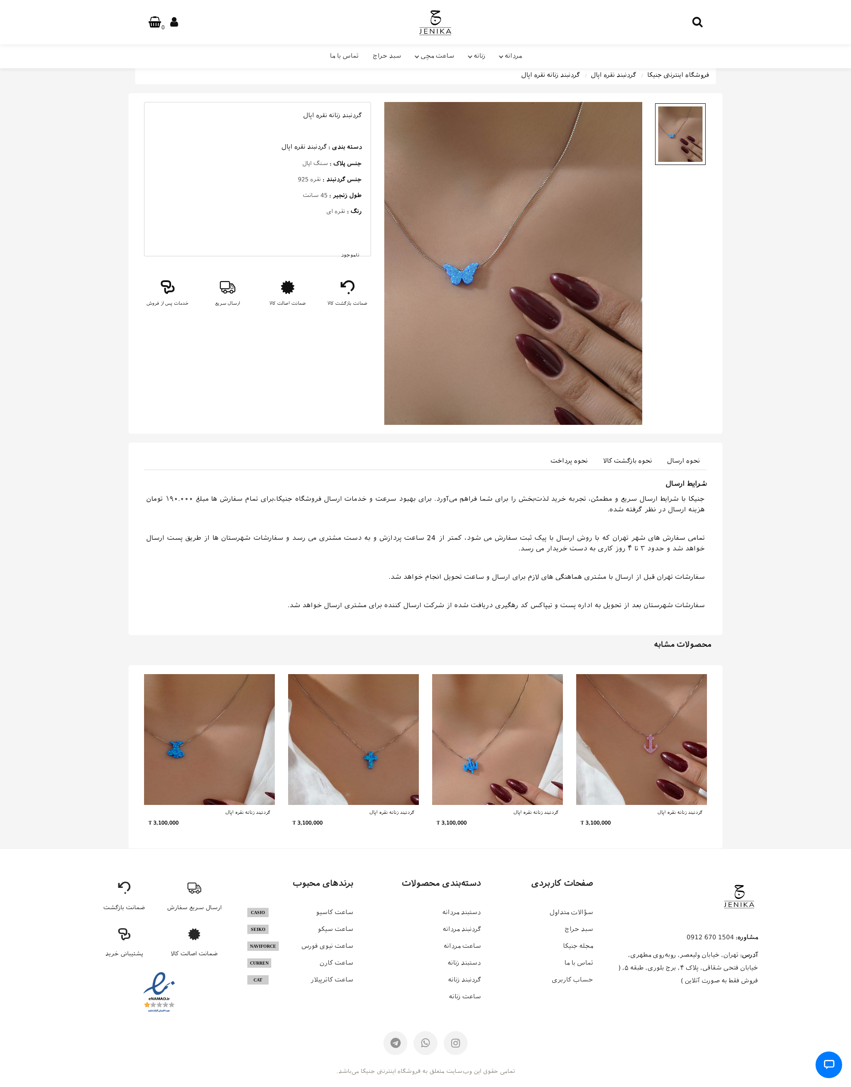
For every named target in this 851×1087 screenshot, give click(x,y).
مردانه (513, 55)
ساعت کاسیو (302, 912)
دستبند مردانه (461, 912)
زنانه (479, 55)
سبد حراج (387, 55)
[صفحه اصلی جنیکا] (739, 896)
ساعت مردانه (462, 946)
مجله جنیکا (578, 946)
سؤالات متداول (571, 912)
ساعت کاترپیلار (303, 979)
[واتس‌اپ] (425, 1043)
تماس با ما (344, 55)
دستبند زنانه (464, 962)
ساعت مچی (437, 55)
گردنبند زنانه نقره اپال (550, 74)
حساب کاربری (572, 979)
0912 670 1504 (710, 937)
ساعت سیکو (302, 929)
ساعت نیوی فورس (301, 946)
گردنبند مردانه (462, 929)
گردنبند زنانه (464, 979)
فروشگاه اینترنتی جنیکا (678, 74)
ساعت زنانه (465, 996)
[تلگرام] (395, 1043)
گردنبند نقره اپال (613, 74)
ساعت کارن (301, 962)
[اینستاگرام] (456, 1043)
